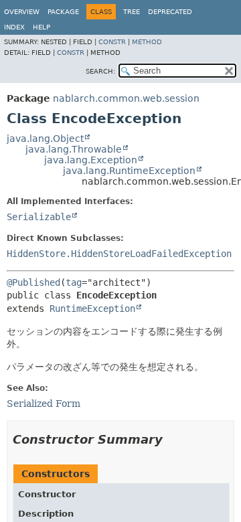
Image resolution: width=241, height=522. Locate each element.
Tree (131, 11)
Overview (21, 11)
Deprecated (170, 11)
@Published (33, 282)
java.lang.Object (45, 138)
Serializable (39, 216)
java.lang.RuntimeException (129, 170)
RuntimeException (92, 308)
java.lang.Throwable (73, 149)
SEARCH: (100, 71)
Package (63, 11)
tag (74, 282)
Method (147, 42)
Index (14, 27)
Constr (112, 42)
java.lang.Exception (90, 160)
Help (41, 27)
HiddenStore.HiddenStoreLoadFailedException (119, 253)
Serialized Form (43, 403)
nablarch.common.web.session (126, 98)
